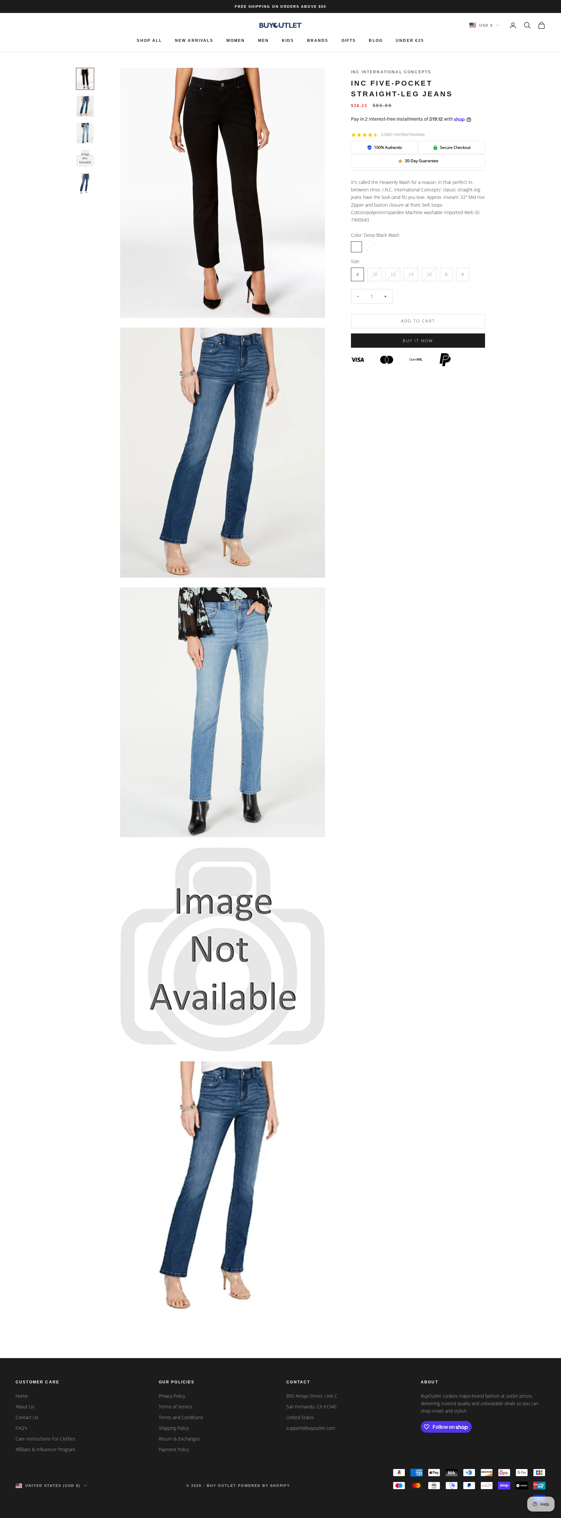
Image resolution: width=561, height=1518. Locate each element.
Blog (376, 40)
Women (235, 40)
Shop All (149, 40)
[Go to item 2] (85, 106)
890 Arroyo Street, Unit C (311, 1396)
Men (263, 40)
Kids (288, 40)
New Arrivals (194, 40)
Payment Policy (174, 1449)
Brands (318, 40)
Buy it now (418, 340)
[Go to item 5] (85, 184)
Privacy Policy (172, 1396)
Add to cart (418, 321)
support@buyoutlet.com (310, 1428)
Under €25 (410, 40)
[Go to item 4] (85, 158)
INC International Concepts (391, 72)
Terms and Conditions (181, 1417)
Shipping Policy (174, 1428)
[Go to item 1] (85, 79)
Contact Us (27, 1417)
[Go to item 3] (85, 133)
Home (22, 1396)
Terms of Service (176, 1407)
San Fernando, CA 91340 (311, 1407)
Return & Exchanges (179, 1439)
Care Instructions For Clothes (45, 1439)
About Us (25, 1407)
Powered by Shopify (264, 1486)
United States (300, 1417)
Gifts (349, 40)
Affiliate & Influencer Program (45, 1449)
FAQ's (21, 1428)
